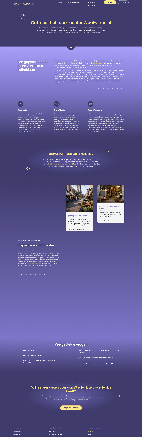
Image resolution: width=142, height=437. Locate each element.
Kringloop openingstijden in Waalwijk (109, 207)
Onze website (98, 63)
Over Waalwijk (52, 431)
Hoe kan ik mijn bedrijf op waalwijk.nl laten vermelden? (93, 351)
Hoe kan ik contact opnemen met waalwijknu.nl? (95, 364)
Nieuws (60, 2)
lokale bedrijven (33, 264)
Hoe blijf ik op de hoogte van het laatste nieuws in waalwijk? (96, 358)
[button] (43, 350)
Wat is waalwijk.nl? (29, 351)
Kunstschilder (16, 434)
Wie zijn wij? (90, 431)
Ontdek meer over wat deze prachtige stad (64, 164)
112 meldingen (90, 2)
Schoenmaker (17, 431)
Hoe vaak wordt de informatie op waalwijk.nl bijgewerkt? (39, 361)
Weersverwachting (74, 2)
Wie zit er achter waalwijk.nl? (33, 356)
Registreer (90, 434)
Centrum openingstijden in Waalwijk (77, 216)
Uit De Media (92, 6)
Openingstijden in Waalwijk (55, 434)
